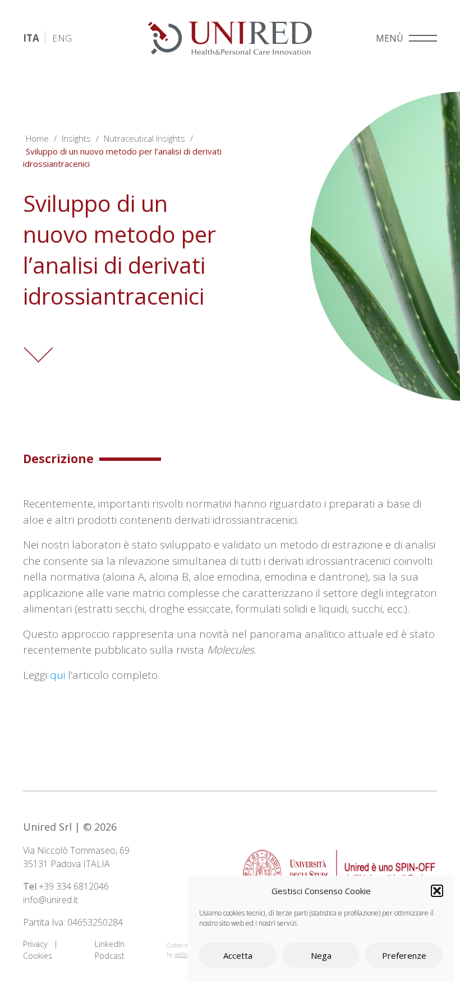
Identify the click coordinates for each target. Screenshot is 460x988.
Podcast (110, 955)
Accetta (237, 955)
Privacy (35, 944)
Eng (62, 37)
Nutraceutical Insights (144, 138)
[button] (437, 890)
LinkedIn (110, 944)
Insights (76, 138)
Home (37, 138)
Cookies (37, 955)
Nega (321, 955)
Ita (31, 37)
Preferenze (404, 955)
